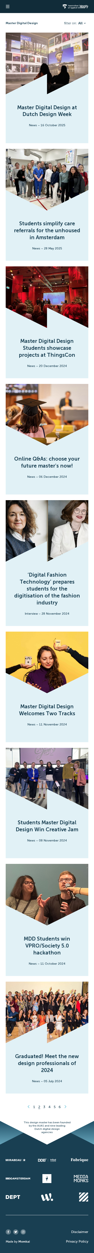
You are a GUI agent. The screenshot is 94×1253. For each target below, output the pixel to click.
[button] (7, 6)
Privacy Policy (77, 1241)
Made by (18, 1241)
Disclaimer (79, 1232)
